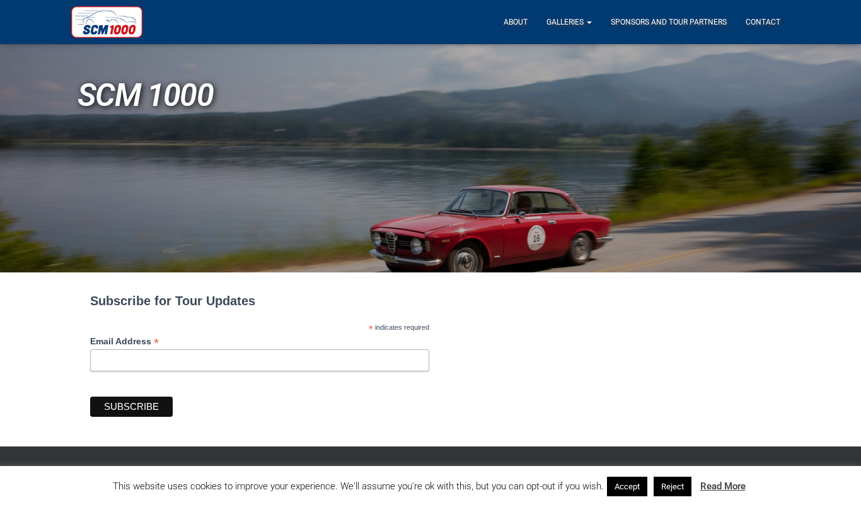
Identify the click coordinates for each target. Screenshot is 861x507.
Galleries (566, 22)
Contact (763, 22)
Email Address (124, 341)
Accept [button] (627, 486)
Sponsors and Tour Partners (669, 22)
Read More (723, 486)
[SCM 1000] (107, 22)
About (516, 22)
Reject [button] (672, 486)
